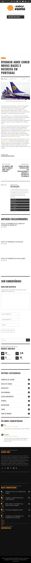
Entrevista (4, 388)
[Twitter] (22, 1)
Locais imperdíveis (7, 396)
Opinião (3, 401)
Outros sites (26, 558)
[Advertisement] (15, 36)
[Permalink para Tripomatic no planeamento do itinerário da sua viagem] (2, 520)
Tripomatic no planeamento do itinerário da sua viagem (14, 516)
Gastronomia (5, 392)
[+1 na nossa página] (17, 358)
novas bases (8, 156)
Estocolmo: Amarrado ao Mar (14, 510)
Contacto (21, 558)
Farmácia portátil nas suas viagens (11, 426)
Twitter (14, 202)
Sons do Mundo (6, 413)
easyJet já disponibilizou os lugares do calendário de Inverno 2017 (13, 224)
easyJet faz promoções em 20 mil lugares (13, 258)
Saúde (3, 409)
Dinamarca (3, 109)
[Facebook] (11, 1)
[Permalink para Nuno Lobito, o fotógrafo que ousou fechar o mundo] (2, 506)
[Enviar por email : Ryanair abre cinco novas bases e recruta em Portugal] (2, 151)
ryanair (12, 156)
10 (29, 504)
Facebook (15, 204)
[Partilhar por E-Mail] (29, 80)
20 (29, 491)
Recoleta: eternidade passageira (11, 436)
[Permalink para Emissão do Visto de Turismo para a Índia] (2, 495)
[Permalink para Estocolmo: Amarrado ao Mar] (2, 512)
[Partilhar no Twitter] (24, 79)
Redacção (5, 227)
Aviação (3, 58)
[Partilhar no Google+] (26, 79)
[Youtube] (25, 1)
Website (14, 199)
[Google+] (14, 1)
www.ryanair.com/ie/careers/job (12, 136)
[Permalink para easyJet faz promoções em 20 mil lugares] (10, 262)
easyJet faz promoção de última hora (12, 242)
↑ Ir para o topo (15, 561)
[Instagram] (17, 1)
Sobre (6, 558)
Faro (6, 140)
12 (29, 497)
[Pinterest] (20, 1)
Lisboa (6, 142)
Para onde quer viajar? (14, 17)
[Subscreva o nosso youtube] (2, 358)
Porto (2, 140)
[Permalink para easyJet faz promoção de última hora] (10, 246)
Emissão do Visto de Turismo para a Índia (15, 492)
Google (14, 207)
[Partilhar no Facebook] (21, 79)
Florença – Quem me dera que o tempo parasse (14, 498)
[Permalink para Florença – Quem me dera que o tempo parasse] (2, 499)
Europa (20, 107)
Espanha (13, 109)
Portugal (27, 139)
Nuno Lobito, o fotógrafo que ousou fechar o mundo (14, 504)
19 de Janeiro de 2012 (13, 79)
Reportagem (5, 405)
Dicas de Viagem (6, 384)
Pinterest (15, 210)
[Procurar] (3, 1)
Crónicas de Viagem (7, 379)
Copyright (6, 559)
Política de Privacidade (13, 558)
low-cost (12, 116)
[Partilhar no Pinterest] (29, 79)
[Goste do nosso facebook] (17, 353)
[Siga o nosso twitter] (2, 353)
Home (3, 558)
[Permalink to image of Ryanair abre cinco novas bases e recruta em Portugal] (15, 90)
